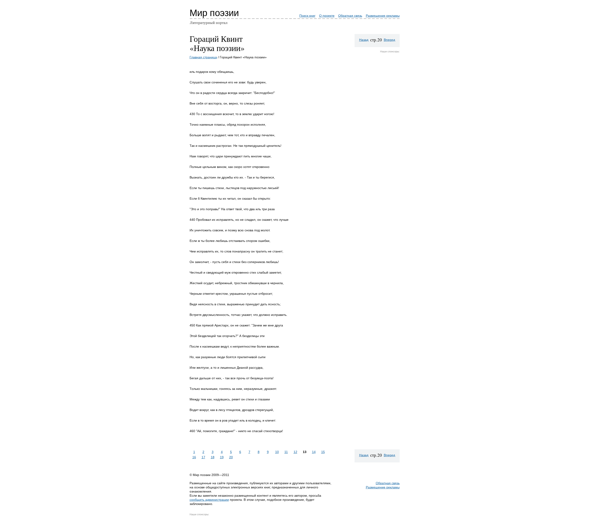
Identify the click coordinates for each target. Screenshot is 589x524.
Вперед (389, 40)
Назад (363, 40)
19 (222, 457)
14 (314, 452)
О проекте (327, 15)
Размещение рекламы (383, 15)
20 (231, 457)
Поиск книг (307, 15)
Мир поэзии (214, 13)
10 (277, 452)
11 (286, 452)
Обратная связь (350, 15)
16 (194, 457)
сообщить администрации (209, 499)
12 (295, 452)
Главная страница (203, 57)
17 (203, 457)
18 (212, 457)
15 (323, 452)
